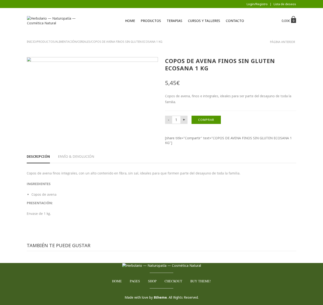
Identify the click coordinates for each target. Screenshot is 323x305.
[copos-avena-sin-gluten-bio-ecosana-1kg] (92, 91)
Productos (151, 20)
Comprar (206, 120)
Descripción (38, 156)
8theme (160, 297)
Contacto (235, 20)
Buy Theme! (200, 281)
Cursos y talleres (204, 20)
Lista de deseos (285, 4)
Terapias (174, 20)
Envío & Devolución (76, 156)
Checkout (173, 281)
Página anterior (282, 42)
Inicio (31, 42)
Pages (135, 281)
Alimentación (66, 42)
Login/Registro (257, 4)
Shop (152, 281)
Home (130, 20)
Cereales (84, 42)
